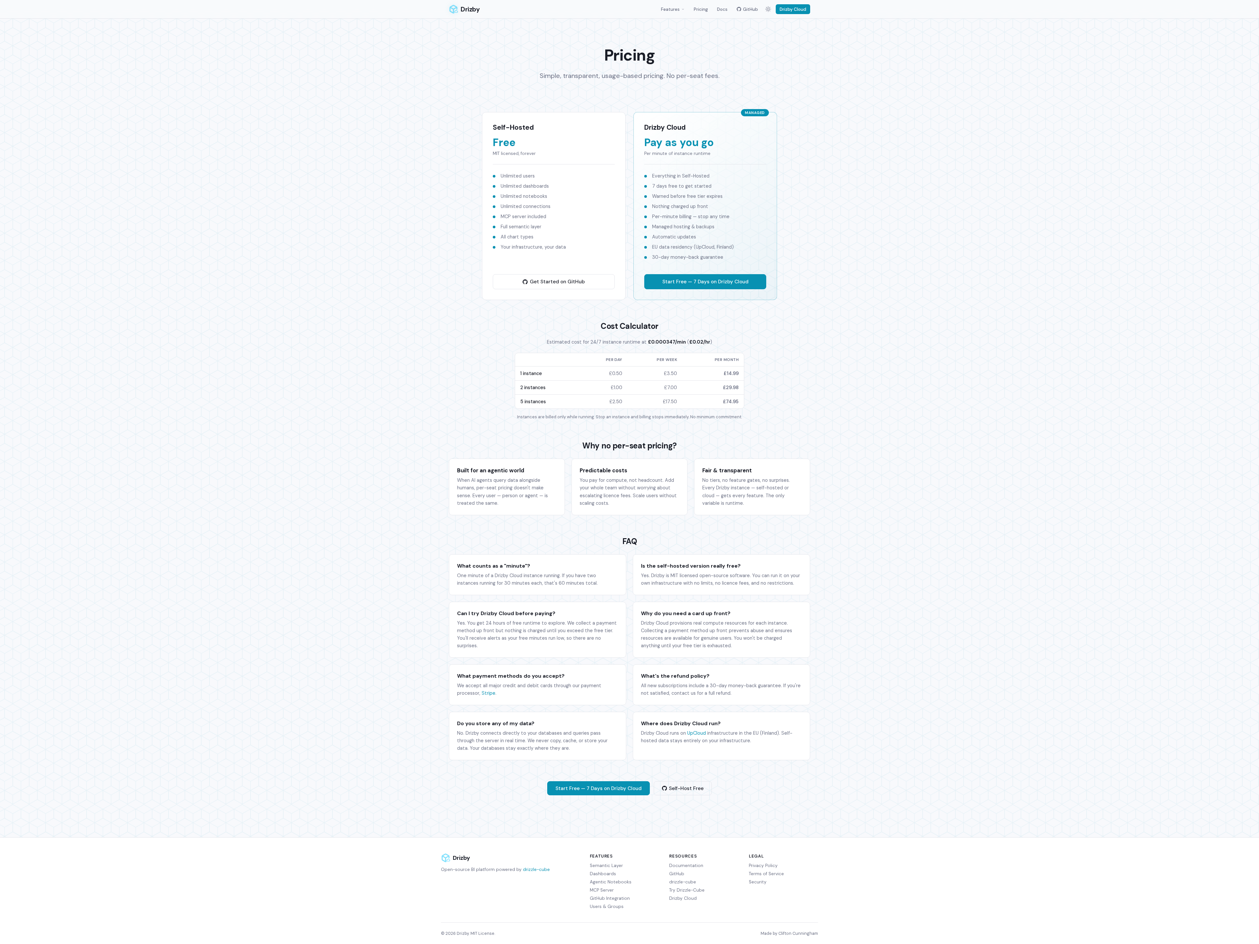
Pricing (701, 9)
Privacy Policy (763, 865)
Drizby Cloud (793, 9)
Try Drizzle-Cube (687, 890)
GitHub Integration (610, 898)
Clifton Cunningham (798, 933)
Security (758, 882)
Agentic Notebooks (610, 882)
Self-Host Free (686, 788)
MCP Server (602, 890)
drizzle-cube (536, 869)
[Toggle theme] (768, 9)
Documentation (686, 865)
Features (670, 9)
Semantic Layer (606, 865)
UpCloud (696, 733)
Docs (722, 9)
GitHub (750, 9)
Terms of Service (766, 874)
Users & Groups (607, 906)
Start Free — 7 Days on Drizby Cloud (705, 281)
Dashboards (603, 874)
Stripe (488, 693)
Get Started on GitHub (557, 281)
